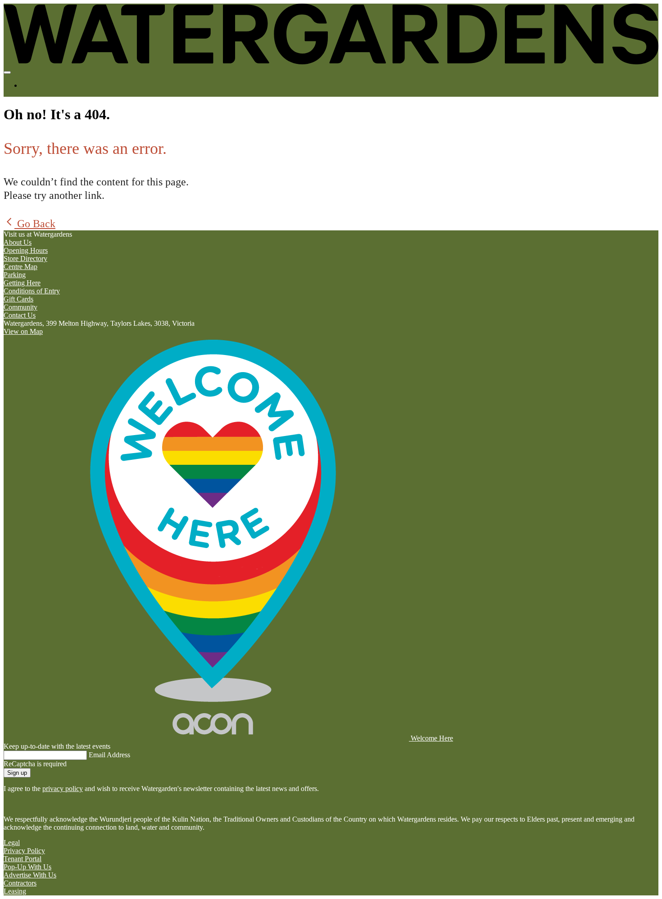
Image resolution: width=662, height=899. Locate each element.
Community (20, 307)
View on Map (23, 331)
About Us (18, 242)
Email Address (109, 755)
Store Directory (25, 258)
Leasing (15, 891)
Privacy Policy (24, 850)
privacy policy (62, 788)
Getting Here (22, 283)
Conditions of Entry (32, 291)
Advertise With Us (30, 875)
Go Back (34, 223)
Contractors (20, 883)
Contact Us (20, 315)
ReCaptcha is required (35, 764)
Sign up (17, 772)
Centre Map (20, 266)
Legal (12, 842)
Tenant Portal (22, 859)
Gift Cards (18, 299)
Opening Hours (26, 250)
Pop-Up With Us (27, 867)
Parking (15, 275)
